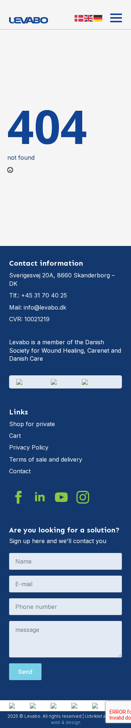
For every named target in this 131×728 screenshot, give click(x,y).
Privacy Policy (28, 447)
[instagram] (83, 497)
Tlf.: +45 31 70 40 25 (38, 295)
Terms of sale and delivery (45, 459)
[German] (98, 18)
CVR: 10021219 (29, 319)
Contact (20, 471)
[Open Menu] (116, 18)
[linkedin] (40, 497)
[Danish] (79, 18)
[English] (89, 18)
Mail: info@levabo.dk (37, 307)
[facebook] (18, 497)
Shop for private (32, 424)
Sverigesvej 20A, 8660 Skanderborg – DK (62, 279)
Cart (15, 435)
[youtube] (61, 497)
